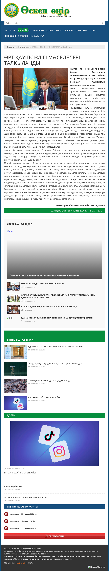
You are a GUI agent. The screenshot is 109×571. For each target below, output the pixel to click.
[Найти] (102, 23)
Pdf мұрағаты (56, 536)
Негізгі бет (10, 30)
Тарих (86, 30)
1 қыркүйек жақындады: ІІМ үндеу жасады (49, 380)
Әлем (78, 30)
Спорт (94, 30)
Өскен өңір (37, 10)
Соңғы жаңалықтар (20, 340)
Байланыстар (37, 36)
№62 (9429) (14, 521)
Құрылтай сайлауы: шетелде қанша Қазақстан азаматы (56, 346)
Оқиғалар (68, 30)
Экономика (38, 30)
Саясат (58, 30)
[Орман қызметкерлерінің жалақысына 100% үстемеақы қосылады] (54, 231)
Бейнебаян (10, 36)
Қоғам (49, 30)
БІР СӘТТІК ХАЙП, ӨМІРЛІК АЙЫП (44, 397)
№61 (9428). (15, 528)
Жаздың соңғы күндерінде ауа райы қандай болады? (55, 363)
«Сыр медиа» (21, 563)
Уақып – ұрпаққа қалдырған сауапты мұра (25, 497)
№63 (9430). (15, 514)
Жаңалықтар (24, 30)
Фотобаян (23, 36)
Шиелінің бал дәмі (13, 486)
